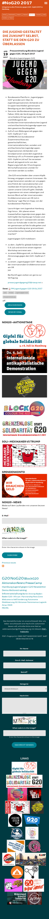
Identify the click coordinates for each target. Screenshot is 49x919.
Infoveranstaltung (12, 593)
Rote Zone (38, 596)
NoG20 (17, 578)
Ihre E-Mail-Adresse (24, 660)
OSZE (9, 605)
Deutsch (32, 14)
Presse (11, 293)
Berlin (25, 594)
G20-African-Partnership (20, 596)
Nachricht (24, 696)
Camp (38, 583)
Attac (4, 605)
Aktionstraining (18, 590)
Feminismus (33, 602)
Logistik (43, 602)
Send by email (15, 312)
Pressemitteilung (9, 297)
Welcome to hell (9, 599)
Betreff (24, 672)
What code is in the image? (14, 538)
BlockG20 (31, 578)
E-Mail (5, 515)
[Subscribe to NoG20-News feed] (24, 565)
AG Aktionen (21, 602)
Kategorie (24, 684)
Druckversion (15, 305)
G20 (5, 293)
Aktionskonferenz (13, 583)
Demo (5, 590)
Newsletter (40, 586)
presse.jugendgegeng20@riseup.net (24, 282)
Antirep (32, 594)
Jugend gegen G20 (22, 293)
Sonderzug (22, 599)
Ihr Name (24, 649)
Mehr (5, 608)
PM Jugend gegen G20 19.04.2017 (26, 288)
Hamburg (7, 586)
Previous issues (9, 563)
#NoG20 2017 (17, 3)
